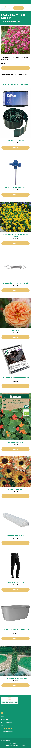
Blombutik (18, 8)
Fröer (13, 57)
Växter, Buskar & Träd (22, 57)
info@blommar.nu (25, 2)
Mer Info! (15, 68)
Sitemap (22, 745)
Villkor (21, 743)
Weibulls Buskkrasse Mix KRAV (15, 442)
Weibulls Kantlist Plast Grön (16, 141)
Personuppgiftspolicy (12, 745)
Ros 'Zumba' (15, 330)
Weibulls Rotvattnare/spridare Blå (15, 187)
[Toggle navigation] (28, 7)
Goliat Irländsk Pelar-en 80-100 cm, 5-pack (15, 678)
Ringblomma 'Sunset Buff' (15, 489)
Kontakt (15, 743)
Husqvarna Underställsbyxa (15, 583)
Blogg (4, 725)
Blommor (4, 716)
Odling (10, 57)
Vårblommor (5, 719)
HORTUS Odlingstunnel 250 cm (15, 536)
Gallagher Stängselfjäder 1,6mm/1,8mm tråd (15, 283)
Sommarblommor (7, 722)
